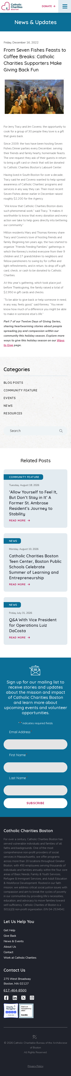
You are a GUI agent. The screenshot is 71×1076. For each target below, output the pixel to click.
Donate (47, 6)
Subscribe (36, 803)
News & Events (14, 941)
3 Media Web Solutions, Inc (34, 1037)
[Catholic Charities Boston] (12, 3)
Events (10, 398)
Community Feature (21, 390)
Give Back (10, 936)
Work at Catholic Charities (20, 958)
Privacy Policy (35, 1066)
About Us (10, 947)
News (8, 405)
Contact (8, 952)
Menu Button (64, 6)
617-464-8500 (15, 990)
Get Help (9, 930)
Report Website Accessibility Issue (36, 1060)
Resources (13, 413)
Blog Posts (13, 382)
